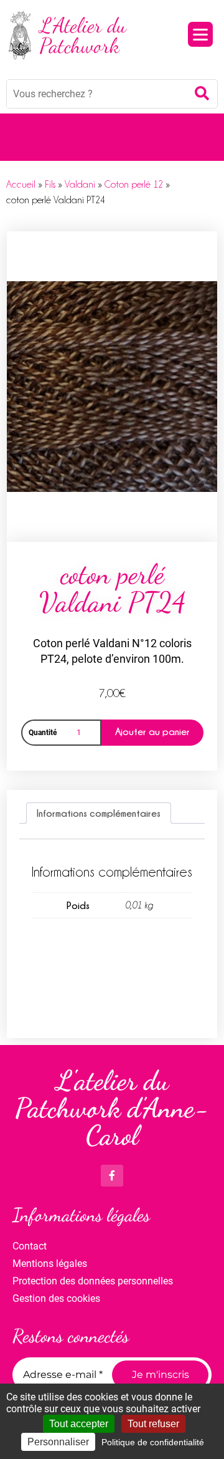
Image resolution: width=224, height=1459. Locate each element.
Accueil (20, 185)
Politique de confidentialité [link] (152, 1442)
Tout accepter (78, 1423)
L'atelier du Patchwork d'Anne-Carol (112, 1108)
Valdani (80, 185)
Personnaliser (58, 1442)
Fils (50, 185)
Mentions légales (49, 1263)
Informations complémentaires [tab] (99, 813)
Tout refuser (153, 1423)
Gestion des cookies (56, 1298)
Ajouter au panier (152, 731)
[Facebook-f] (112, 1176)
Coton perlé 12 (134, 185)
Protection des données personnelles (92, 1281)
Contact (29, 1246)
